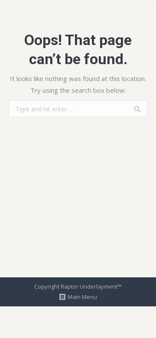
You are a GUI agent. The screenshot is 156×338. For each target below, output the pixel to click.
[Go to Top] (142, 324)
